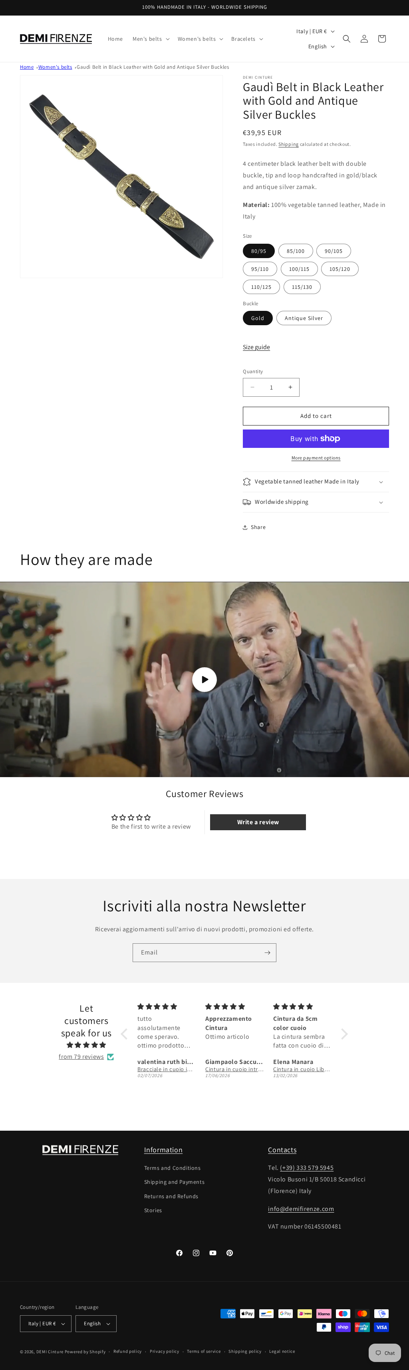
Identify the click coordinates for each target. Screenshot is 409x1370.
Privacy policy (164, 1351)
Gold (257, 318)
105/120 (340, 268)
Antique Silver (304, 318)
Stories (153, 1210)
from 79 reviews (81, 1056)
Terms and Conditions (172, 1167)
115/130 (302, 286)
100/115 (299, 268)
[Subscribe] (267, 952)
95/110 (260, 268)
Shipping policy (245, 1351)
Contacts (282, 1149)
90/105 (334, 251)
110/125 (261, 286)
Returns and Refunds (171, 1196)
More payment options (316, 458)
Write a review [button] (258, 822)
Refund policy (127, 1351)
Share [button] (258, 527)
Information (163, 1149)
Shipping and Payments (174, 1181)
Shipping (288, 144)
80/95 (258, 251)
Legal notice (282, 1351)
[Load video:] (204, 679)
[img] (86, 1045)
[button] (150, 38)
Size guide (256, 347)
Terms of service (203, 1351)
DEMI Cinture (50, 1351)
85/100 (296, 251)
